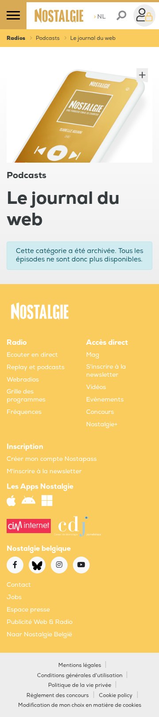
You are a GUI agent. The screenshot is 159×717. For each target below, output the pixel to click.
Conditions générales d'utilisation (79, 675)
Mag (92, 354)
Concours (100, 412)
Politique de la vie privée (79, 685)
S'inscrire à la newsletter (106, 370)
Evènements (105, 399)
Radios (16, 38)
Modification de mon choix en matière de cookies (79, 705)
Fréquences (24, 412)
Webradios (23, 379)
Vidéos (96, 387)
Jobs (14, 597)
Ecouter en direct (32, 354)
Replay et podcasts (35, 367)
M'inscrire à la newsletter (44, 471)
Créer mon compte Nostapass (52, 459)
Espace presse (28, 609)
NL (100, 16)
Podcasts (48, 38)
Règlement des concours (57, 695)
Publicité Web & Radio (39, 622)
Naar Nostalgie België (39, 634)
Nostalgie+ (101, 424)
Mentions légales (79, 665)
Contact (19, 584)
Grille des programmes (26, 395)
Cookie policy (115, 695)
